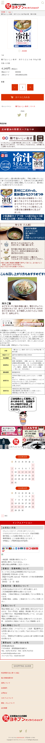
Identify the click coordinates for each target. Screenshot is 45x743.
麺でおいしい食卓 (21, 106)
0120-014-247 (20, 737)
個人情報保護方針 (7, 678)
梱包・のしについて (8, 703)
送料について (5, 683)
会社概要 (4, 708)
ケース (32, 106)
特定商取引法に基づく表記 (10, 673)
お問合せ (4, 693)
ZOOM (24, 51)
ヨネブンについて (7, 698)
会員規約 (4, 688)
